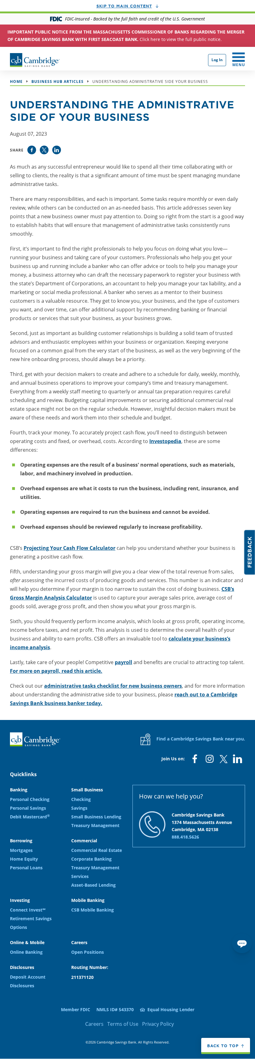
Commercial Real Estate (96, 850)
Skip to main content (124, 5)
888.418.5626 (185, 837)
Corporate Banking (91, 859)
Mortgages (21, 850)
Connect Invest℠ (27, 910)
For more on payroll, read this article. (56, 671)
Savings (79, 808)
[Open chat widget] (242, 943)
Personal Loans (26, 868)
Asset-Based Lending (93, 885)
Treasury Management (95, 825)
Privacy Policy (158, 1024)
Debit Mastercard (30, 817)
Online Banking (26, 952)
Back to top (223, 1045)
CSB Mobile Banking (92, 910)
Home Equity (24, 859)
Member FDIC (75, 1009)
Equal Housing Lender (170, 1009)
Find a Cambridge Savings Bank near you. (200, 739)
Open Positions (87, 952)
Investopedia (165, 441)
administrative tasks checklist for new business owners (113, 685)
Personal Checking (29, 799)
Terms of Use (122, 1024)
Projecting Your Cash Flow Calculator (69, 548)
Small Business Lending (96, 817)
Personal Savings (28, 808)
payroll (123, 662)
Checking (81, 799)
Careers (94, 1024)
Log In (217, 59)
